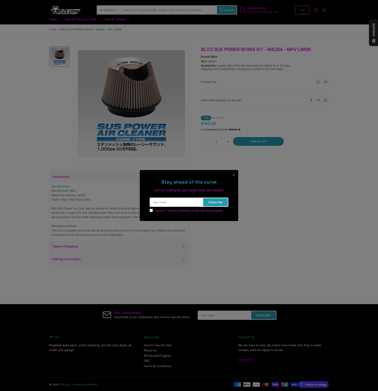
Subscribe (215, 202)
